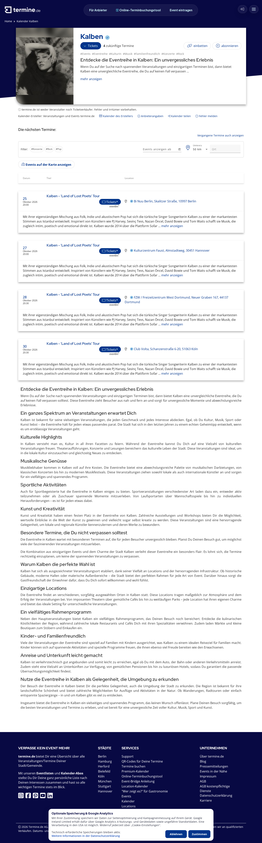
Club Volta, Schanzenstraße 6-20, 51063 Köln (166, 349)
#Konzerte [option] (36, 149)
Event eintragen (181, 10)
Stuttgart (104, 786)
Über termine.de (212, 756)
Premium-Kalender (135, 771)
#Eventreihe (100, 54)
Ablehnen (176, 834)
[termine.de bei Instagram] (22, 797)
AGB (203, 781)
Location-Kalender (135, 786)
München (105, 781)
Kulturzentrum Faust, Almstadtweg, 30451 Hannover (172, 250)
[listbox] (79, 149)
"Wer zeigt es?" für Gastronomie (145, 791)
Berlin (102, 756)
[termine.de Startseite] (23, 11)
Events (126, 796)
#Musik (127, 54)
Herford (104, 766)
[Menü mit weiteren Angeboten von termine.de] (254, 9)
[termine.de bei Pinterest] (36, 797)
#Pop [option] (58, 149)
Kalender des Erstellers (117, 116)
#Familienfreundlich (147, 54)
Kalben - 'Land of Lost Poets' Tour (73, 196)
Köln (101, 776)
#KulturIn (115, 54)
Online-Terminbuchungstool (140, 10)
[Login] (242, 9)
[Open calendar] (179, 149)
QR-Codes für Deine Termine (142, 761)
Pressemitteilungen (214, 766)
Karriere (206, 800)
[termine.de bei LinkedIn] (51, 797)
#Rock (180, 54)
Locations (129, 806)
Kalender (128, 801)
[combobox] (200, 149)
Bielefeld (104, 771)
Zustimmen (199, 834)
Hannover (105, 791)
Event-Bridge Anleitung (138, 781)
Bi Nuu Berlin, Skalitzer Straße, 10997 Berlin (165, 201)
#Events (85, 54)
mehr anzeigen (172, 226)
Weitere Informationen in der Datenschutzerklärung (86, 836)
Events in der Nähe (213, 771)
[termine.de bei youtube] (43, 797)
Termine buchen (133, 766)
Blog (203, 761)
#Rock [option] (49, 149)
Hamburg (105, 761)
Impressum (208, 776)
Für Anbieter (98, 10)
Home (8, 21)
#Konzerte (168, 54)
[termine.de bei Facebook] (29, 797)
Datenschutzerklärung (216, 795)
